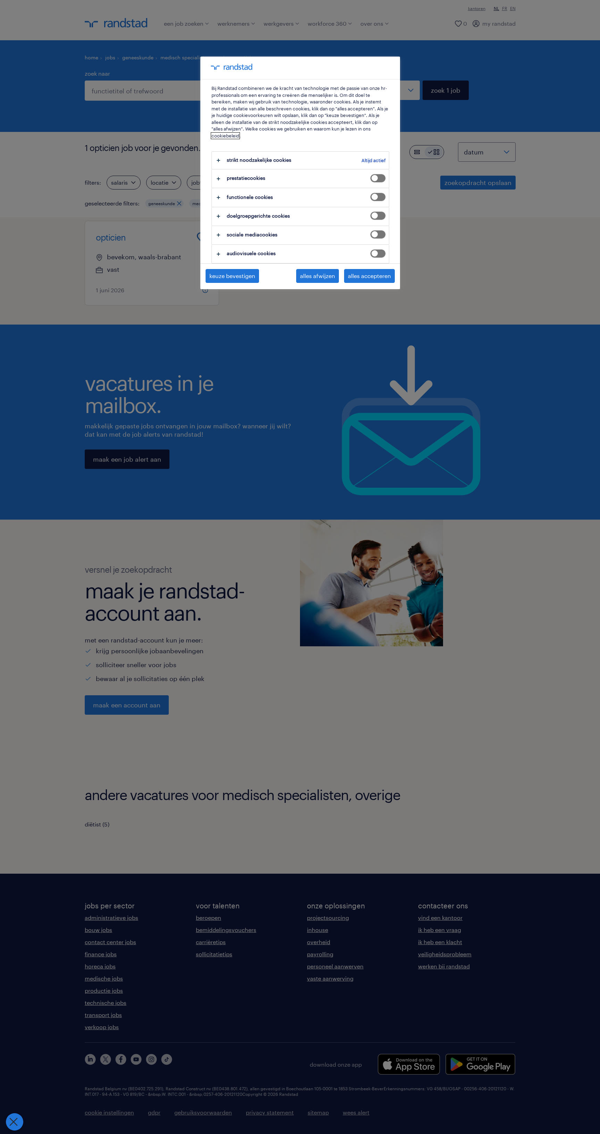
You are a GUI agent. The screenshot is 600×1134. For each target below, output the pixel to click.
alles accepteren (369, 275)
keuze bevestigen (232, 275)
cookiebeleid (225, 135)
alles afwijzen (317, 275)
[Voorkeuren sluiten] (14, 1122)
